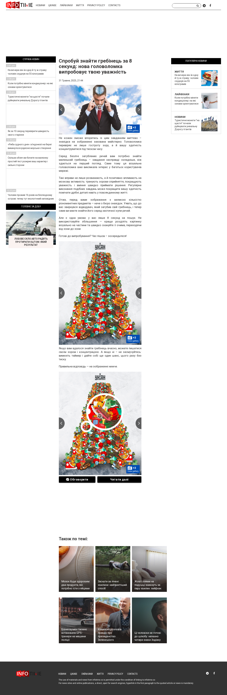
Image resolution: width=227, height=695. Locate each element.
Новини (40, 5)
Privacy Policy (96, 5)
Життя (80, 5)
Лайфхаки (66, 5)
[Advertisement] (113, 34)
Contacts (114, 5)
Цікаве (52, 5)
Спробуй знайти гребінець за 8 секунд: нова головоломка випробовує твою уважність (95, 66)
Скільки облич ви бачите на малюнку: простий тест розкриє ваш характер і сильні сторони (28, 161)
